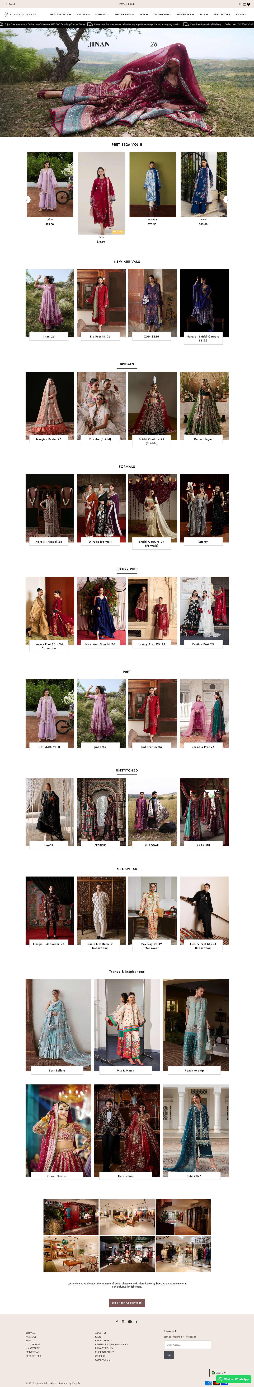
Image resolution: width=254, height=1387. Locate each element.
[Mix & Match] (127, 1025)
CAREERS (100, 1356)
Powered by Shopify (69, 1383)
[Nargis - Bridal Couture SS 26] (204, 303)
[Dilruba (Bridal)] (101, 406)
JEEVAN (122, 4)
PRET (142, 14)
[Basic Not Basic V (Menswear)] (101, 911)
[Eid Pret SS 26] (101, 303)
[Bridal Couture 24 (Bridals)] (152, 406)
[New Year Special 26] (101, 611)
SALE (203, 14)
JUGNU (131, 4)
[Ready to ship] (196, 1025)
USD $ (219, 1373)
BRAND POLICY (103, 1340)
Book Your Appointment (127, 1303)
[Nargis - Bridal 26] (50, 406)
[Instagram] (123, 1321)
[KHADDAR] (152, 812)
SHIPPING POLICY (105, 1352)
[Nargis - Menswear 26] (50, 911)
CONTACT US (102, 1360)
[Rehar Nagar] (204, 406)
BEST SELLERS (222, 14)
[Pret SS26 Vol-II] (50, 713)
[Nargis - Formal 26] (50, 508)
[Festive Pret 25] (204, 611)
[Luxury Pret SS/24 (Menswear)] (204, 911)
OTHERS (241, 14)
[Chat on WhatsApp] (233, 1379)
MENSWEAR (184, 14)
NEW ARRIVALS (59, 14)
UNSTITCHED (162, 14)
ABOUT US (100, 1332)
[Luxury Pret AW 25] (152, 611)
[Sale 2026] (196, 1130)
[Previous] (27, 199)
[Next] (227, 199)
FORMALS (101, 14)
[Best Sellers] (58, 1025)
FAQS (98, 1336)
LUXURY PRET (123, 14)
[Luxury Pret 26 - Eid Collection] (50, 611)
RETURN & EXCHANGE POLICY (111, 1344)
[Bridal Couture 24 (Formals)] (152, 508)
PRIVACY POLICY (104, 1348)
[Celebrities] (127, 1130)
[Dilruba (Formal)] (101, 508)
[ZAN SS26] (152, 303)
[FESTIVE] (101, 812)
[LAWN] (50, 812)
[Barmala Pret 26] (204, 713)
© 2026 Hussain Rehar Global (41, 1383)
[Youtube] (130, 1321)
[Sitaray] (204, 508)
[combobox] (43, 4)
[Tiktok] (137, 1321)
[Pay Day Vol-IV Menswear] (152, 911)
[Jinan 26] (50, 303)
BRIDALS (82, 14)
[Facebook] (117, 1321)
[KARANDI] (204, 812)
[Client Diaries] (58, 1130)
